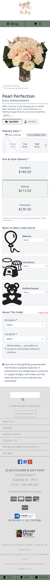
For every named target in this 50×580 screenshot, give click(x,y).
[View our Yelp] (30, 463)
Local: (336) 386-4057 (25, 485)
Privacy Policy (12, 564)
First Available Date (36, 135)
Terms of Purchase (33, 564)
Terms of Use (25, 569)
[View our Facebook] (20, 463)
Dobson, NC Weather (12, 554)
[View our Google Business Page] (25, 463)
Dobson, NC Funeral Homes (17, 545)
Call (9, 577)
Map (26, 577)
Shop (14, 23)
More (6, 115)
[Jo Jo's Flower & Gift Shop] (25, 16)
